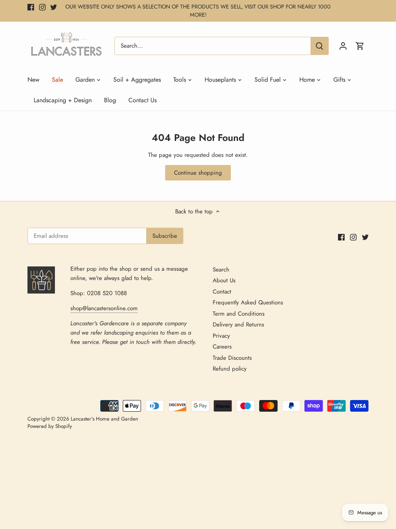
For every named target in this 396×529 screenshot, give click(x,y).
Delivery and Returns (238, 324)
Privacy (221, 335)
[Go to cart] (360, 46)
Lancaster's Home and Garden (104, 419)
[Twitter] (53, 7)
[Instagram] (42, 7)
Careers (222, 346)
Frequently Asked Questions (248, 302)
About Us (224, 280)
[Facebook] (30, 7)
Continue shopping (198, 172)
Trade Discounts (232, 358)
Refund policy (230, 368)
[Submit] (319, 46)
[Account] (343, 46)
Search (221, 269)
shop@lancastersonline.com (104, 308)
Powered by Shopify (49, 426)
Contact (222, 291)
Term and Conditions (239, 313)
